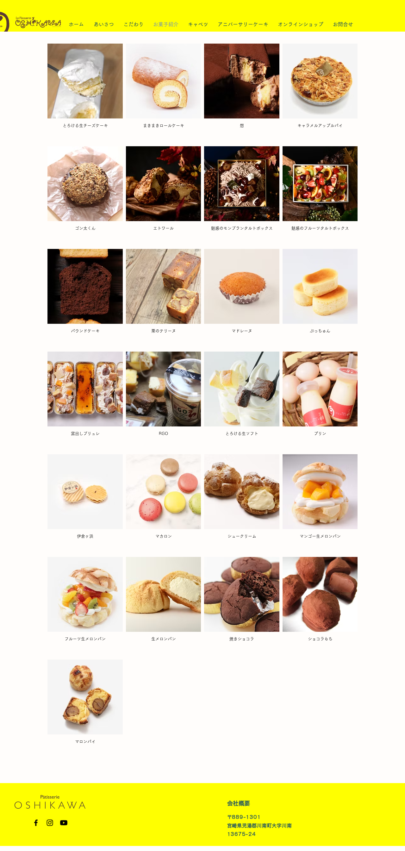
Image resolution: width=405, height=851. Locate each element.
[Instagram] (50, 822)
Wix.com (376, 841)
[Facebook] (36, 822)
